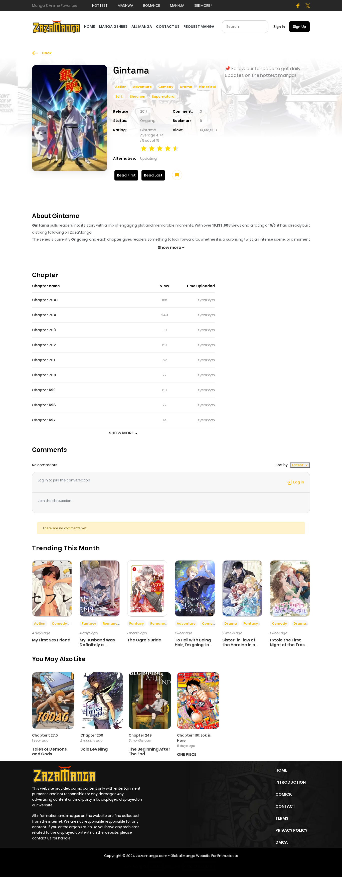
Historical (207, 86)
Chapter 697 (44, 420)
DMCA (281, 842)
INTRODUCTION (290, 782)
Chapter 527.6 (45, 735)
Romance (111, 623)
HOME (89, 26)
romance (151, 5)
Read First (126, 175)
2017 (143, 111)
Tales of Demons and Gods (49, 751)
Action (120, 86)
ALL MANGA (141, 26)
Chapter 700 (44, 375)
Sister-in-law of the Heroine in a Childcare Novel (238, 644)
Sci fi (119, 96)
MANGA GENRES (113, 26)
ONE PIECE (186, 754)
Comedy (165, 86)
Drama (186, 86)
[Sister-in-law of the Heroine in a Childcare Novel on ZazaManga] (242, 588)
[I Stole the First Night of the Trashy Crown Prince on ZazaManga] (290, 588)
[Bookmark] (177, 175)
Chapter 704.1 (45, 299)
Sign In (279, 26)
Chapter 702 (44, 344)
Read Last (153, 175)
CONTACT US (168, 26)
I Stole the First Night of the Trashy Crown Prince (290, 644)
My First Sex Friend (51, 640)
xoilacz (156, 866)
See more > (203, 5)
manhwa (125, 5)
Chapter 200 (91, 735)
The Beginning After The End (149, 751)
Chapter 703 (44, 329)
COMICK (283, 794)
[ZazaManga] (56, 26)
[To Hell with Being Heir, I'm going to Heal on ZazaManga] (195, 588)
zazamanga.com (151, 855)
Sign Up (299, 26)
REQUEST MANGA (199, 26)
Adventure (142, 86)
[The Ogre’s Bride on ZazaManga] (147, 588)
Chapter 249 (140, 735)
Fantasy (89, 623)
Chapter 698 (44, 405)
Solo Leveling (94, 749)
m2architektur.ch (199, 866)
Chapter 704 (44, 314)
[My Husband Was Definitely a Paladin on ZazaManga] (99, 588)
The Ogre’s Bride (144, 640)
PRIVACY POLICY (291, 830)
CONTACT (285, 806)
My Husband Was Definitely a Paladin (97, 644)
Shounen (137, 96)
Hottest (100, 5)
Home (281, 770)
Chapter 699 (44, 390)
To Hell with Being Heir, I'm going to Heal (193, 644)
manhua (177, 5)
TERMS (281, 818)
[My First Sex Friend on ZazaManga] (52, 588)
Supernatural (164, 96)
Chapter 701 (43, 360)
